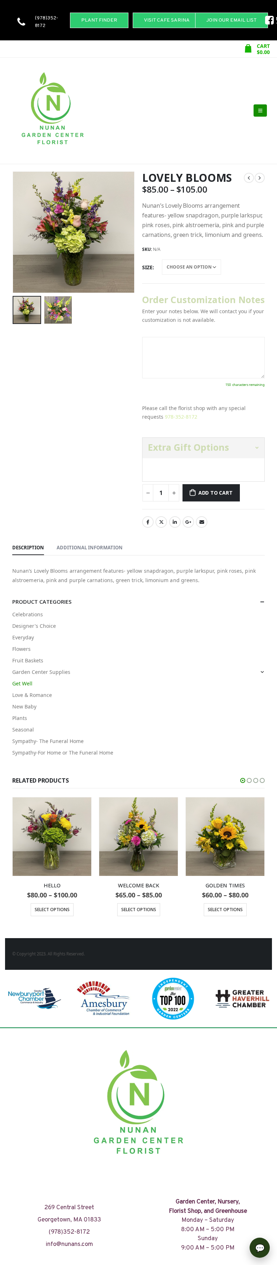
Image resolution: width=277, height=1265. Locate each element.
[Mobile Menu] (260, 110)
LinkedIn (175, 522)
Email (201, 522)
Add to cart (215, 492)
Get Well (22, 683)
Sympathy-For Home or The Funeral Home (62, 752)
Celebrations (27, 614)
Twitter (161, 522)
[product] (52, 836)
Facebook (148, 522)
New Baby (24, 706)
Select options (52, 909)
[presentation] (21, 232)
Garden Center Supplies (41, 671)
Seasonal (23, 729)
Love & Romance (32, 695)
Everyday (23, 637)
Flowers (21, 648)
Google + (188, 522)
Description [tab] (28, 547)
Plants (19, 718)
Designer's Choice (34, 625)
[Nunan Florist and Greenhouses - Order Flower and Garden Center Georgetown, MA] (52, 111)
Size (147, 267)
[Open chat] (260, 1248)
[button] (242, 780)
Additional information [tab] (90, 547)
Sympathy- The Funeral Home (48, 741)
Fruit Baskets (27, 660)
